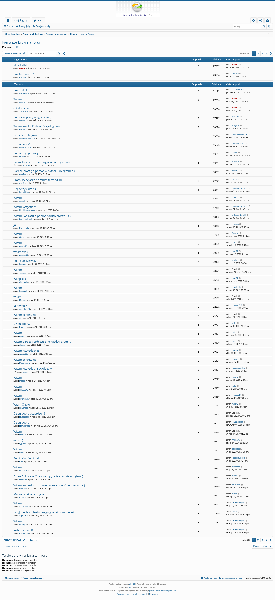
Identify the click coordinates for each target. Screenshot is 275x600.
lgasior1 (22, 120)
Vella (234, 323)
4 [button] (266, 53)
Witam (17, 234)
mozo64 (26, 165)
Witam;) (18, 386)
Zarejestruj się (43, 26)
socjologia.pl (21, 20)
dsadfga (23, 524)
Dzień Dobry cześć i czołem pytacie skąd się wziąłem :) (48, 476)
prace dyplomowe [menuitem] (168, 591)
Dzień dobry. (21, 323)
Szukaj (10, 26)
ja (14, 225)
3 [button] (262, 53)
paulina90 (23, 255)
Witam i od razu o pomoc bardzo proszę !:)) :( (42, 216)
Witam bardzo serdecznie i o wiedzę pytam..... (42, 341)
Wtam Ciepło (21, 404)
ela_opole (23, 282)
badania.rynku (25, 147)
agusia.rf (23, 102)
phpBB (132, 584)
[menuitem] (253, 20)
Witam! (18, 99)
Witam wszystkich (24, 207)
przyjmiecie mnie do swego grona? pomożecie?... (44, 512)
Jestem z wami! (23, 530)
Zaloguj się (24, 26)
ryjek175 (23, 444)
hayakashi (24, 533)
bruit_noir (23, 489)
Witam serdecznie (24, 314)
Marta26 (23, 435)
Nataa (22, 156)
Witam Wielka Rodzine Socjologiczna (36, 126)
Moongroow (24, 363)
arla (25, 372)
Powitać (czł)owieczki (26, 458)
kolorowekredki (26, 219)
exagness (23, 408)
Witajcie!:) (19, 279)
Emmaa (22, 327)
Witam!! (18, 198)
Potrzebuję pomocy (26, 153)
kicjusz (22, 453)
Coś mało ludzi (22, 90)
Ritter (234, 332)
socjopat (236, 125)
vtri (20, 318)
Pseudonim (24, 228)
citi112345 (23, 390)
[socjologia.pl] (137, 9)
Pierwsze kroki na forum (22, 42)
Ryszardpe (24, 417)
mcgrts (22, 381)
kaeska (22, 264)
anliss (22, 336)
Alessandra (24, 506)
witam (17, 297)
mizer (21, 498)
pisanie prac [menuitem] (154, 591)
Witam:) (18, 288)
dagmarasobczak (27, 138)
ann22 (235, 242)
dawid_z (23, 201)
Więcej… (8, 21)
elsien (22, 345)
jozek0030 (24, 192)
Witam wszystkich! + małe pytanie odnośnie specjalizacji (49, 485)
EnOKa (17, 47)
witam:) (18, 440)
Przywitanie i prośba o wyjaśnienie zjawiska (41, 162)
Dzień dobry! (21, 144)
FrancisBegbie (238, 368)
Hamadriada (24, 426)
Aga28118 (23, 354)
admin (22, 68)
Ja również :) (21, 305)
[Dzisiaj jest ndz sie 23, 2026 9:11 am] (269, 34)
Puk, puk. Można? (24, 261)
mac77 (235, 251)
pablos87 (23, 246)
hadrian (235, 224)
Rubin (22, 300)
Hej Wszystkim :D (24, 189)
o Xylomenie (21, 108)
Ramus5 (23, 129)
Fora (39, 20)
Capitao (22, 237)
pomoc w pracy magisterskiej (32, 117)
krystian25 (24, 399)
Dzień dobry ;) (22, 422)
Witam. (18, 377)
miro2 (21, 183)
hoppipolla (23, 291)
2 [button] (258, 53)
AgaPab (22, 515)
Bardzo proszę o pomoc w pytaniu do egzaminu (44, 171)
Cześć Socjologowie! (26, 135)
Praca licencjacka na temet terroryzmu (38, 180)
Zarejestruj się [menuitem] (268, 21)
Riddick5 (23, 480)
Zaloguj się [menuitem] (261, 21)
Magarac (23, 471)
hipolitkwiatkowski (240, 188)
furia (21, 462)
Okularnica (24, 93)
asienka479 (24, 309)
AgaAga (22, 174)
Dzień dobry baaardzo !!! (29, 413)
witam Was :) (21, 252)
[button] (271, 53)
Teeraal (22, 273)
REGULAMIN (21, 65)
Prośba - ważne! (23, 74)
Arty (130, 587)
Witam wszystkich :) (26, 350)
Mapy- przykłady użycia (28, 494)
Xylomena (23, 111)
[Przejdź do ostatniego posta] (240, 64)
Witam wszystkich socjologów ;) (33, 368)
